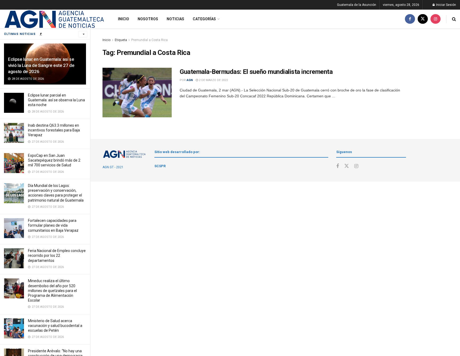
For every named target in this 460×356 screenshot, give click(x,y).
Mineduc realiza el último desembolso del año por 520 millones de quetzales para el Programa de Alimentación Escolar (52, 290)
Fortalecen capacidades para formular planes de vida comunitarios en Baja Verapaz (53, 225)
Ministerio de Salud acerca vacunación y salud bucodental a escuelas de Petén (55, 326)
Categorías (204, 19)
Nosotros (148, 19)
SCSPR (160, 166)
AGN (190, 80)
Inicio (123, 19)
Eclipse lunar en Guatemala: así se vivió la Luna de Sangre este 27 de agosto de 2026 (41, 65)
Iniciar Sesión (445, 5)
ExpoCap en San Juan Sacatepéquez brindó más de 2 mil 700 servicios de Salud (54, 160)
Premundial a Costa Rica (149, 40)
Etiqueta (121, 40)
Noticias (175, 19)
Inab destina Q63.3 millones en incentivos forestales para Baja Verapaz (54, 130)
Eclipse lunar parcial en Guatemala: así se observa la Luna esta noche (56, 100)
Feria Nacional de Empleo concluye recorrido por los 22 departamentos (57, 255)
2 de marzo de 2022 (213, 80)
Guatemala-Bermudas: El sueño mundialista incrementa (256, 71)
